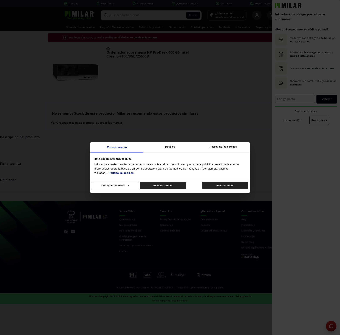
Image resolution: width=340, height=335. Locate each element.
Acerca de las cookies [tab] (223, 146)
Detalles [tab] (170, 146)
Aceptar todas (224, 185)
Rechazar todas (162, 185)
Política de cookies (121, 172)
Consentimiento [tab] (117, 146)
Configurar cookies (113, 185)
